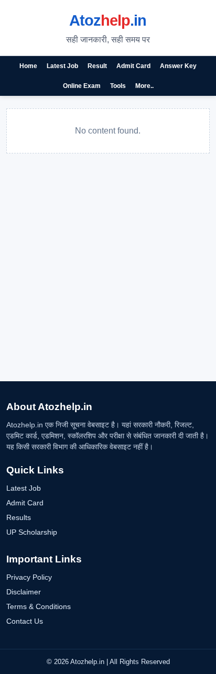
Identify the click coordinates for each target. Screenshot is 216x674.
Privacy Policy (29, 577)
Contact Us (24, 621)
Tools (118, 86)
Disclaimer (23, 592)
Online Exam (82, 86)
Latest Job (62, 66)
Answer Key (178, 66)
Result (97, 66)
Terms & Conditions (38, 606)
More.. (144, 86)
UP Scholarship (31, 532)
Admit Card (133, 66)
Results (18, 517)
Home (28, 66)
